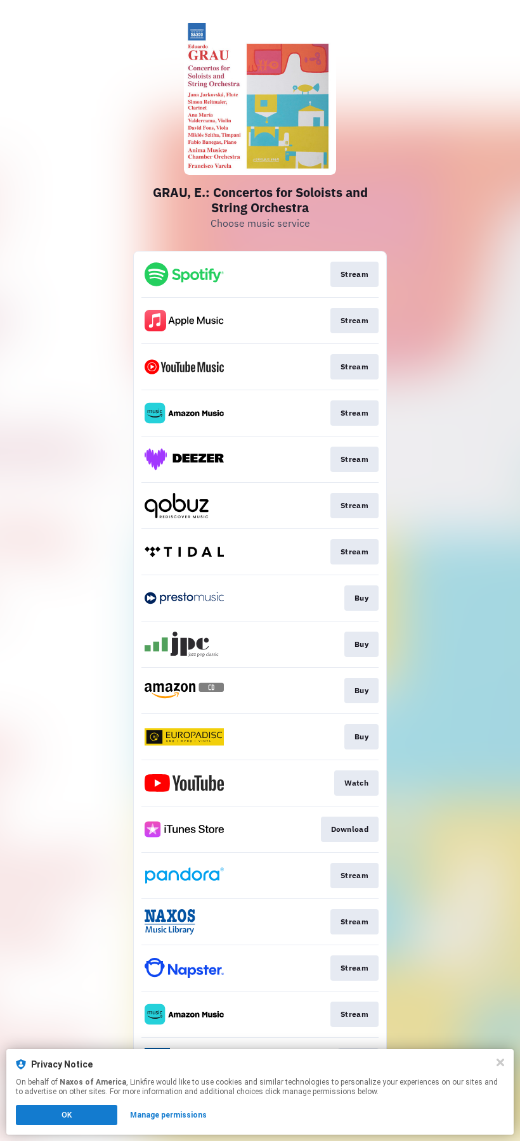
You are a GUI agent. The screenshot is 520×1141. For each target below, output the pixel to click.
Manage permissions (168, 1115)
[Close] (500, 1062)
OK (67, 1115)
